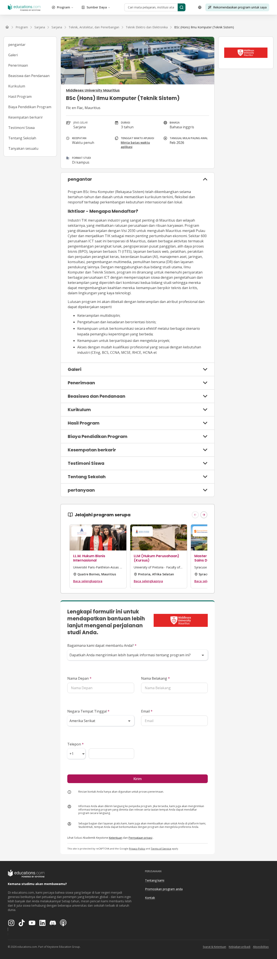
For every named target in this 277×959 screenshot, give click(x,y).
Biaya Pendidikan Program (29, 107)
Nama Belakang (155, 678)
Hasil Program (20, 96)
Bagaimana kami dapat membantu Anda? (102, 645)
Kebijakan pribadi (239, 947)
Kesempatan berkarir (25, 117)
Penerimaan (18, 65)
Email (147, 711)
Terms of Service (161, 848)
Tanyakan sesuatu (23, 148)
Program (63, 7)
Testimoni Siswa (21, 127)
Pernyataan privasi (140, 838)
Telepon (75, 744)
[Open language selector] (200, 7)
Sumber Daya (97, 7)
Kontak (150, 898)
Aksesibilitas (261, 947)
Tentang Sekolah (22, 138)
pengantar (17, 44)
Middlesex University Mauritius (93, 90)
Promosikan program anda (164, 889)
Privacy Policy (137, 848)
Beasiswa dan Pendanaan (29, 75)
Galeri (13, 55)
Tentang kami (154, 880)
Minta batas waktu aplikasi (135, 144)
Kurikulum (16, 86)
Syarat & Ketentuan (214, 947)
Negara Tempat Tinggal (88, 711)
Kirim (137, 778)
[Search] (181, 7)
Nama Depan (79, 678)
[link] (204, 27)
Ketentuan (115, 838)
